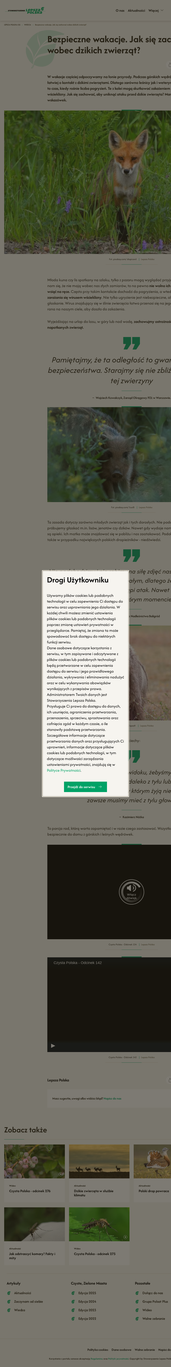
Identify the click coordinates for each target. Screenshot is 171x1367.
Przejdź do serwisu (81, 786)
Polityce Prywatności (63, 770)
